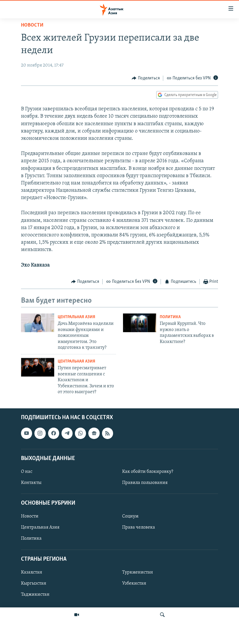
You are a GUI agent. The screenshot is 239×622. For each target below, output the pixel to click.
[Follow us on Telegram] (67, 433)
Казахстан (31, 572)
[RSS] (107, 433)
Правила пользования (145, 482)
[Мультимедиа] (76, 614)
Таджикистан (35, 594)
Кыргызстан (33, 583)
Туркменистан (137, 572)
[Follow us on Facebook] (53, 433)
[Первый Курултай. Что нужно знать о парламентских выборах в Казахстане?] (139, 322)
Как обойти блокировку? (147, 471)
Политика (170, 317)
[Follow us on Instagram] (39, 433)
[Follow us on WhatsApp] (80, 433)
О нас (26, 471)
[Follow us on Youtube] (26, 433)
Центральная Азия (76, 317)
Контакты (31, 482)
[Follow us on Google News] (93, 433)
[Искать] (162, 614)
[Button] (146, 78)
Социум (130, 516)
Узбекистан (134, 583)
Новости (32, 25)
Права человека (138, 527)
